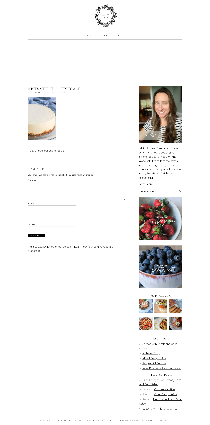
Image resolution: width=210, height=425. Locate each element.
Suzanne (147, 408)
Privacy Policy (47, 421)
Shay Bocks (102, 421)
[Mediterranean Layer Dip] (161, 311)
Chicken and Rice (164, 389)
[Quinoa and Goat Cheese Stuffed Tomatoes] (175, 329)
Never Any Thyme (105, 14)
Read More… (146, 184)
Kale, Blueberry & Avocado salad (161, 368)
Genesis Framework (133, 421)
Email (31, 214)
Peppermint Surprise (154, 363)
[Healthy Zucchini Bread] (175, 311)
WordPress (164, 421)
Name (31, 204)
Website (32, 224)
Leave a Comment (58, 93)
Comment (33, 180)
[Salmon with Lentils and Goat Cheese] (146, 311)
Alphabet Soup (151, 353)
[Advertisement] (105, 62)
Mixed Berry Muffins (154, 358)
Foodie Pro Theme (84, 421)
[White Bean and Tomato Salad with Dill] (146, 329)
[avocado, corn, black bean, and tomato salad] (161, 329)
